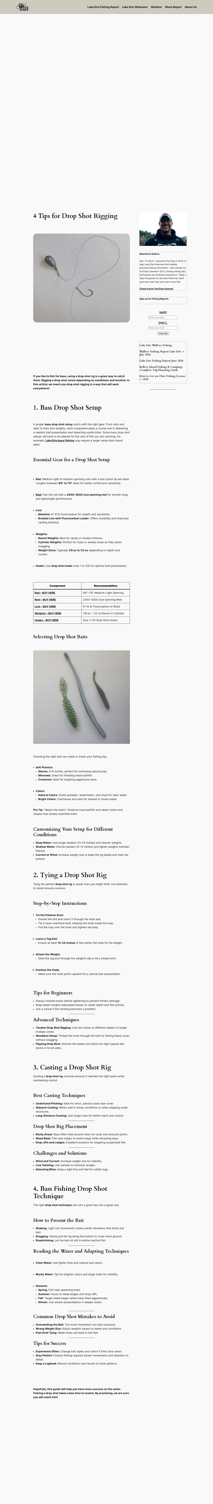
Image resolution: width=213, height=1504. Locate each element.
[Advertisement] (106, 39)
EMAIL (163, 323)
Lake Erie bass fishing (59, 440)
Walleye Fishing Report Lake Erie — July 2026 (162, 353)
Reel (38, 494)
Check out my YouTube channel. (157, 288)
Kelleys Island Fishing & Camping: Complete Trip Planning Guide (161, 368)
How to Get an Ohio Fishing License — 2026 (162, 378)
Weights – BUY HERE (48, 613)
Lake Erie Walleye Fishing (156, 345)
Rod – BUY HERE (45, 592)
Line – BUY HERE (45, 606)
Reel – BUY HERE (45, 599)
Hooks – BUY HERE (46, 620)
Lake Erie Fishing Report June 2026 (161, 360)
